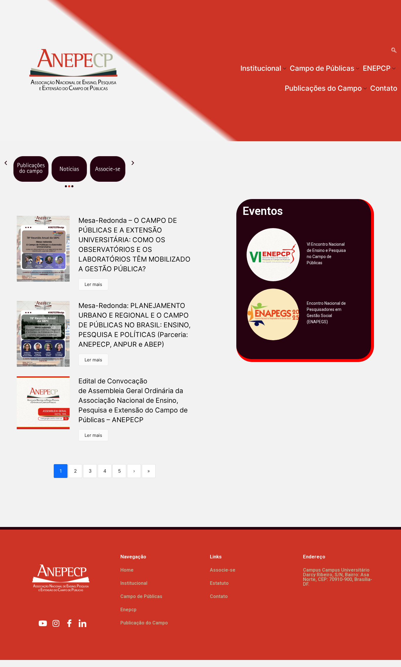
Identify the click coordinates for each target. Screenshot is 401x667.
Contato (383, 88)
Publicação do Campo (144, 623)
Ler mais (93, 284)
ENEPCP (376, 68)
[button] (6, 163)
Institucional (260, 68)
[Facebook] (69, 623)
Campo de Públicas (322, 68)
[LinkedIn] (82, 623)
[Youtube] (42, 623)
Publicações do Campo (323, 88)
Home (127, 570)
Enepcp (128, 609)
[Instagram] (56, 623)
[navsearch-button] (394, 50)
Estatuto (219, 583)
